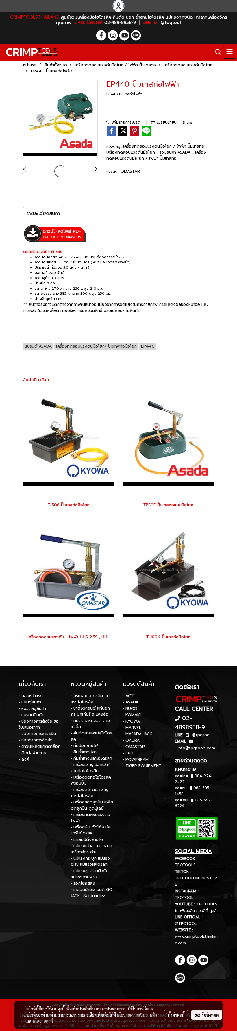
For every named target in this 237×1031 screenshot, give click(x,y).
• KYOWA (131, 721)
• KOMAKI (132, 715)
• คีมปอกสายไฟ (84, 746)
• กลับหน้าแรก (31, 696)
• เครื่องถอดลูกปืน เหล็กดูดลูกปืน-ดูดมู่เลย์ (92, 805)
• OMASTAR (134, 747)
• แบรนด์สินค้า (31, 715)
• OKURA (131, 740)
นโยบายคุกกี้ (43, 1020)
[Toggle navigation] (229, 52)
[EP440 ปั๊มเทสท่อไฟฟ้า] (60, 119)
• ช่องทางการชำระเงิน (37, 734)
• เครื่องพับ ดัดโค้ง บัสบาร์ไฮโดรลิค (91, 830)
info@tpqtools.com (196, 748)
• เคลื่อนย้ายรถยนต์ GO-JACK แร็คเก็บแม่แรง (92, 893)
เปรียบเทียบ (166, 122)
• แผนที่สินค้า (30, 702)
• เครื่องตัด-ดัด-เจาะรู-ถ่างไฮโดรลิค (90, 793)
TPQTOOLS (185, 865)
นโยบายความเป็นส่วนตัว (137, 1014)
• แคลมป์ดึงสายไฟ (87, 840)
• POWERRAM (136, 760)
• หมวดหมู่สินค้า (32, 708)
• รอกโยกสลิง (83, 883)
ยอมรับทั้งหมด (207, 1014)
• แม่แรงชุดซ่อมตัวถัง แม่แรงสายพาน (89, 874)
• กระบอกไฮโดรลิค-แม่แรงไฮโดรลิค (90, 699)
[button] (216, 52)
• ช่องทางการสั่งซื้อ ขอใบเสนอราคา (39, 724)
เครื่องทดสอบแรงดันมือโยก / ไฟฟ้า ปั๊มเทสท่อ (164, 146)
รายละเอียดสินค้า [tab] (43, 213)
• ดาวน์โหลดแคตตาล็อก (39, 746)
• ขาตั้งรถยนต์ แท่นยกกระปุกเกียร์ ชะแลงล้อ (90, 711)
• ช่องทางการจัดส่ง (36, 740)
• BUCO (130, 708)
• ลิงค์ (24, 759)
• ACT (128, 696)
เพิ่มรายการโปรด (125, 122)
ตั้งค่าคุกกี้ (176, 1014)
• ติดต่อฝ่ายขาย (32, 753)
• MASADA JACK (137, 734)
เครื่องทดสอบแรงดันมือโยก (131, 152)
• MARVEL (132, 728)
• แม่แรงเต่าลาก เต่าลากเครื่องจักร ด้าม (91, 849)
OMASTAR (130, 171)
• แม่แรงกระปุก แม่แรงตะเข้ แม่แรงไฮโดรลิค (90, 861)
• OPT (128, 753)
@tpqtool (201, 735)
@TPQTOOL (186, 923)
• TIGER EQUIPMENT (142, 766)
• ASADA (130, 702)
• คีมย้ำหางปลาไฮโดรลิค (91, 758)
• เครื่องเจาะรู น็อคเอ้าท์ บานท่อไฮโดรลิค (90, 768)
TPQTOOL (184, 897)
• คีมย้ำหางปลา (84, 752)
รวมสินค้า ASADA (176, 152)
